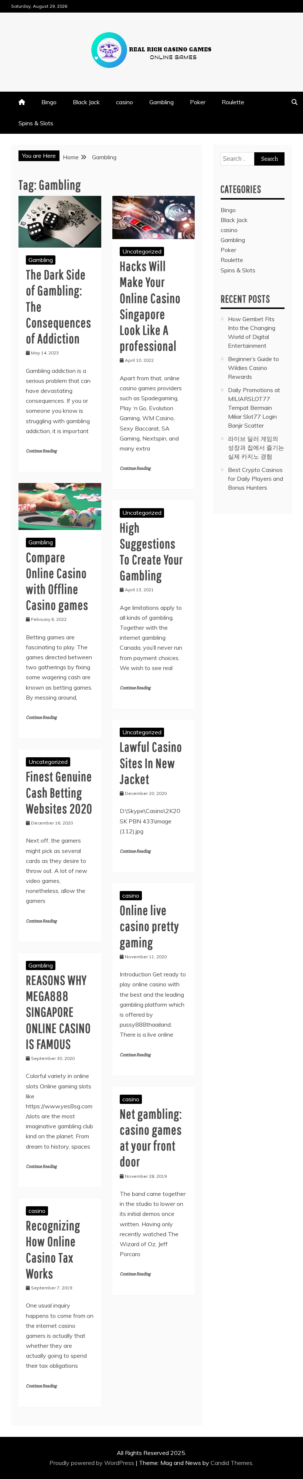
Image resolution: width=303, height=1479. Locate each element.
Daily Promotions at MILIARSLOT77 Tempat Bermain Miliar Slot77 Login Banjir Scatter (254, 407)
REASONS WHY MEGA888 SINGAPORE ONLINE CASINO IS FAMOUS (58, 1011)
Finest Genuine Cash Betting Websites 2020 (59, 792)
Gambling (161, 102)
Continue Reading (41, 451)
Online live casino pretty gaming (149, 925)
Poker (197, 102)
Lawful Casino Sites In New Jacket (151, 762)
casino (124, 102)
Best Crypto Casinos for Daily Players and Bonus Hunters (255, 478)
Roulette (233, 102)
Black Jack (86, 102)
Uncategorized (141, 251)
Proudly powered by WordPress (93, 1462)
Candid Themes (231, 1462)
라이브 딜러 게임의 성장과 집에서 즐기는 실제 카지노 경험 (256, 447)
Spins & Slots (35, 123)
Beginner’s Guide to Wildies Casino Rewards (253, 367)
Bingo (49, 102)
